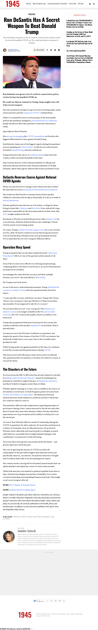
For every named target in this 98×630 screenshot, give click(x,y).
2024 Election (17, 516)
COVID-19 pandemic (36, 136)
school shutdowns (10, 200)
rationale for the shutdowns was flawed (40, 189)
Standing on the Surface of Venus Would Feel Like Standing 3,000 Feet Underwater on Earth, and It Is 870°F (80, 34)
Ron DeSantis (46, 516)
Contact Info (54, 614)
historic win (52, 219)
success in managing (15, 136)
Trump (52, 516)
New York (36, 208)
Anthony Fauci (36, 155)
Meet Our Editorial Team (39, 3)
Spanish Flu (36, 325)
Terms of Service (70, 614)
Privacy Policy (72, 3)
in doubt (41, 277)
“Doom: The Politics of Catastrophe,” (18, 394)
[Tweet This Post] (51, 50)
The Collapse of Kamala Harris (22, 485)
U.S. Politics (6, 518)
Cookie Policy (79, 614)
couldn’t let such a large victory (31, 230)
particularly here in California (44, 120)
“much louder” (27, 147)
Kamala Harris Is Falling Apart (22, 490)
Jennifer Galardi (14, 49)
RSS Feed (80, 3)
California (23, 208)
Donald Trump (18, 150)
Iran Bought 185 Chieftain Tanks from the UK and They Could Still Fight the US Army (79, 43)
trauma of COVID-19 (32, 113)
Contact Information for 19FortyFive (57, 3)
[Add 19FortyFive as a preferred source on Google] (39, 50)
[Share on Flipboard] (55, 50)
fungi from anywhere (48, 381)
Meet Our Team (46, 614)
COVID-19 (24, 516)
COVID (47, 350)
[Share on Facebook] (47, 50)
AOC (5, 214)
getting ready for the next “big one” (20, 378)
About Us (28, 3)
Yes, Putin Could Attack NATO (76, 51)
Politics (39, 516)
